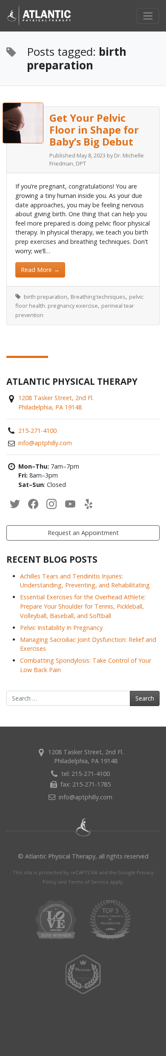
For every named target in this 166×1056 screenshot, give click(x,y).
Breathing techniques (98, 296)
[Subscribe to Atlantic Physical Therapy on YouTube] (70, 504)
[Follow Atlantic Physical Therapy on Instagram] (51, 504)
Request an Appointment (83, 533)
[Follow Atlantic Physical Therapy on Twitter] (14, 504)
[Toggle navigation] (148, 16)
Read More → (40, 270)
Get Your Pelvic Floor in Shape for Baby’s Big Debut (94, 130)
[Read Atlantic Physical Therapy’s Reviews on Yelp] (88, 504)
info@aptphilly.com (45, 443)
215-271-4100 (37, 430)
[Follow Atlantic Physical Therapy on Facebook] (33, 504)
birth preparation (45, 296)
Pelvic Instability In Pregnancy (61, 628)
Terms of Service (88, 882)
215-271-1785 (91, 784)
